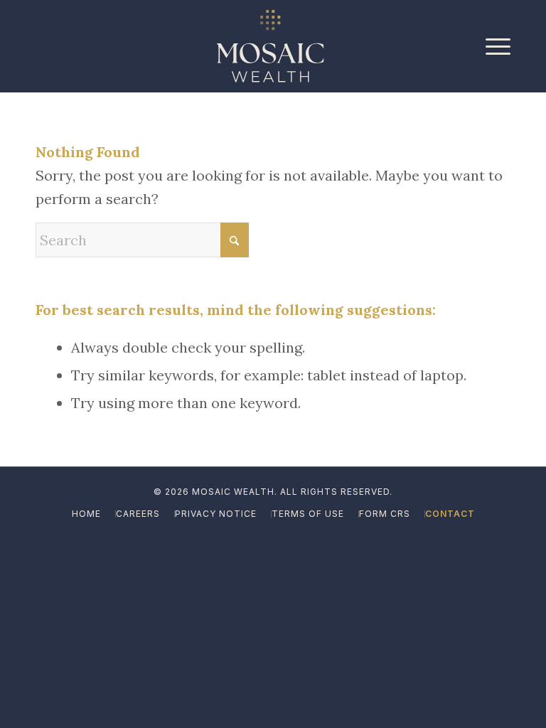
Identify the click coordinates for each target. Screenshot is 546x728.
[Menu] (494, 46)
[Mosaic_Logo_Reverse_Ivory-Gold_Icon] (270, 46)
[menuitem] (494, 46)
